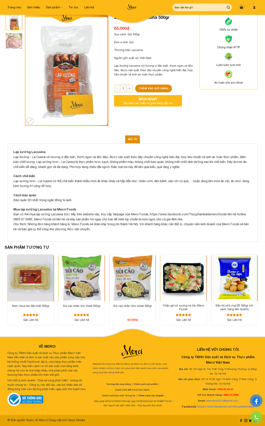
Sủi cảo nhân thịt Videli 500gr (81, 305)
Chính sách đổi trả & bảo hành (132, 389)
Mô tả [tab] (132, 139)
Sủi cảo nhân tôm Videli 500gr (132, 305)
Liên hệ (89, 7)
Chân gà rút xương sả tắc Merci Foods (183, 307)
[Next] (101, 70)
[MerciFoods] (132, 7)
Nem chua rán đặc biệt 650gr (30, 305)
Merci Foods (139, 214)
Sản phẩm (53, 7)
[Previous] (31, 70)
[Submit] (228, 7)
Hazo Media (76, 420)
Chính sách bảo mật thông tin (118, 395)
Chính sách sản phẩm (145, 384)
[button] (241, 7)
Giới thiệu (33, 7)
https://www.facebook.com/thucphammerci (225, 406)
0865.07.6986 (230, 394)
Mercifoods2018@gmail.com (222, 400)
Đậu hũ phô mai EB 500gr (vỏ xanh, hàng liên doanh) (234, 307)
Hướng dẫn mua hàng (119, 384)
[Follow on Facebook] (240, 421)
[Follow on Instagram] (245, 421)
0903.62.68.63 (225, 389)
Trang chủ (14, 7)
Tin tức (73, 7)
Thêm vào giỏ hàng (153, 88)
